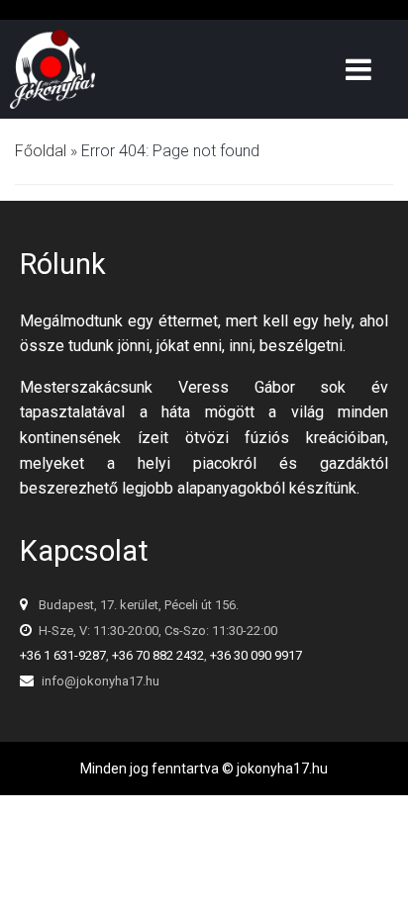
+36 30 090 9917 (256, 655)
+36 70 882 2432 (158, 655)
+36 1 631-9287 (63, 655)
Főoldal (40, 150)
